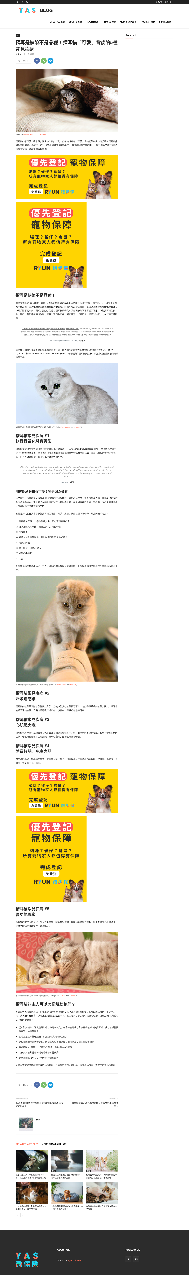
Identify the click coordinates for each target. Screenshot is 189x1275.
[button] (18, 2)
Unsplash (44, 134)
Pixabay (73, 996)
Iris (19, 54)
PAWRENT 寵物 (148, 22)
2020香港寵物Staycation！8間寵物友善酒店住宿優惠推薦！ (39, 1104)
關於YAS (159, 2)
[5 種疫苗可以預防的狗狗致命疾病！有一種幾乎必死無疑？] (67, 1193)
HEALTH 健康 (92, 22)
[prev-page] (17, 1215)
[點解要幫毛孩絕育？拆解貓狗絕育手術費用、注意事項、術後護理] (102, 1161)
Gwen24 (62, 996)
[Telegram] (50, 61)
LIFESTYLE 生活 (57, 22)
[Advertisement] (149, 144)
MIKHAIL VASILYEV (30, 134)
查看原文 (81, 341)
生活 (18, 35)
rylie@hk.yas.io (75, 1260)
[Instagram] (27, 2)
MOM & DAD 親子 (128, 22)
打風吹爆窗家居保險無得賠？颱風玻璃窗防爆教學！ (95, 1104)
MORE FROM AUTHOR (54, 1144)
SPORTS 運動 (75, 22)
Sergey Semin (66, 427)
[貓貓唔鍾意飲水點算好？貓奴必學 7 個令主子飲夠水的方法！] (67, 1161)
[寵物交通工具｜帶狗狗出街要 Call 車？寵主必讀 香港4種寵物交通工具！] (32, 1161)
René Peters (61, 685)
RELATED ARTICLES (27, 1144)
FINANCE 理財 (109, 22)
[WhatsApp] (44, 61)
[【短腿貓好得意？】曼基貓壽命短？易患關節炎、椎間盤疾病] (32, 1193)
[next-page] (22, 1215)
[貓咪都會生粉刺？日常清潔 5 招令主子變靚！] (102, 1193)
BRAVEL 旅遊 (165, 22)
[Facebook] (22, 2)
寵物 (53, 1171)
